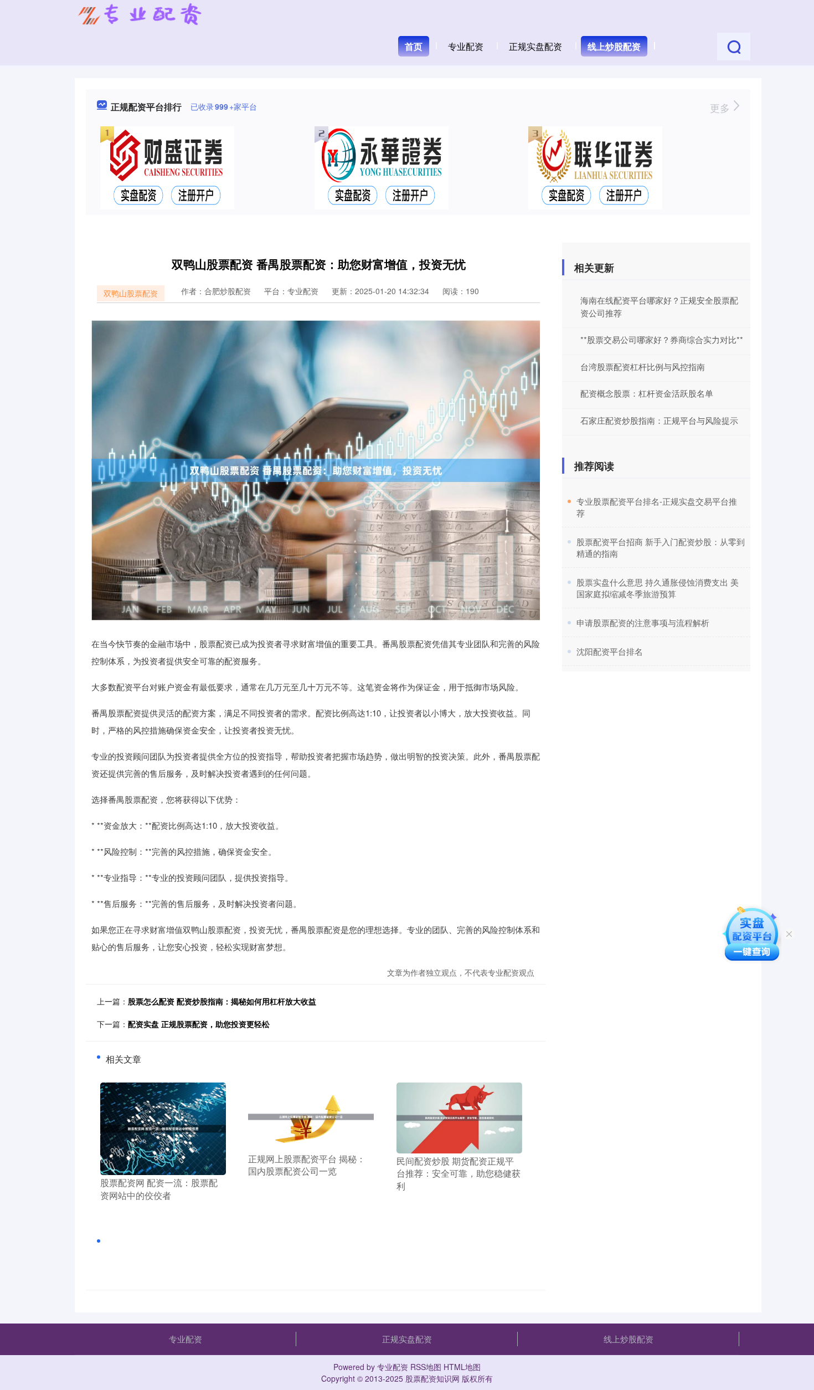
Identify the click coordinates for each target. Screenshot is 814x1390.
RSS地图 (425, 1366)
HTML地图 (462, 1366)
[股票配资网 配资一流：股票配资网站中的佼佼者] (163, 1127)
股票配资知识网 (432, 1378)
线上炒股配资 (614, 46)
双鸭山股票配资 (131, 293)
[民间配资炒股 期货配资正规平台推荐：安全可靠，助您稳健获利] (459, 1116)
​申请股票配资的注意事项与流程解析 (642, 622)
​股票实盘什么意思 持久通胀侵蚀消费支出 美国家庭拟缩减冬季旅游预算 (657, 587)
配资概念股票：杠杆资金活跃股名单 (646, 393)
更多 (721, 107)
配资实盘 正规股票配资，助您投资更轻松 (199, 1023)
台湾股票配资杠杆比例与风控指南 (642, 366)
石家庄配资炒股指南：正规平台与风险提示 (659, 420)
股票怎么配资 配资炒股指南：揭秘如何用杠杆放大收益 (222, 1001)
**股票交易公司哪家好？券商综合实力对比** (661, 339)
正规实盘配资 (535, 46)
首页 (414, 46)
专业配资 (465, 46)
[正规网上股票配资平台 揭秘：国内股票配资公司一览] (311, 1115)
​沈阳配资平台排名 (609, 651)
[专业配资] (139, 15)
